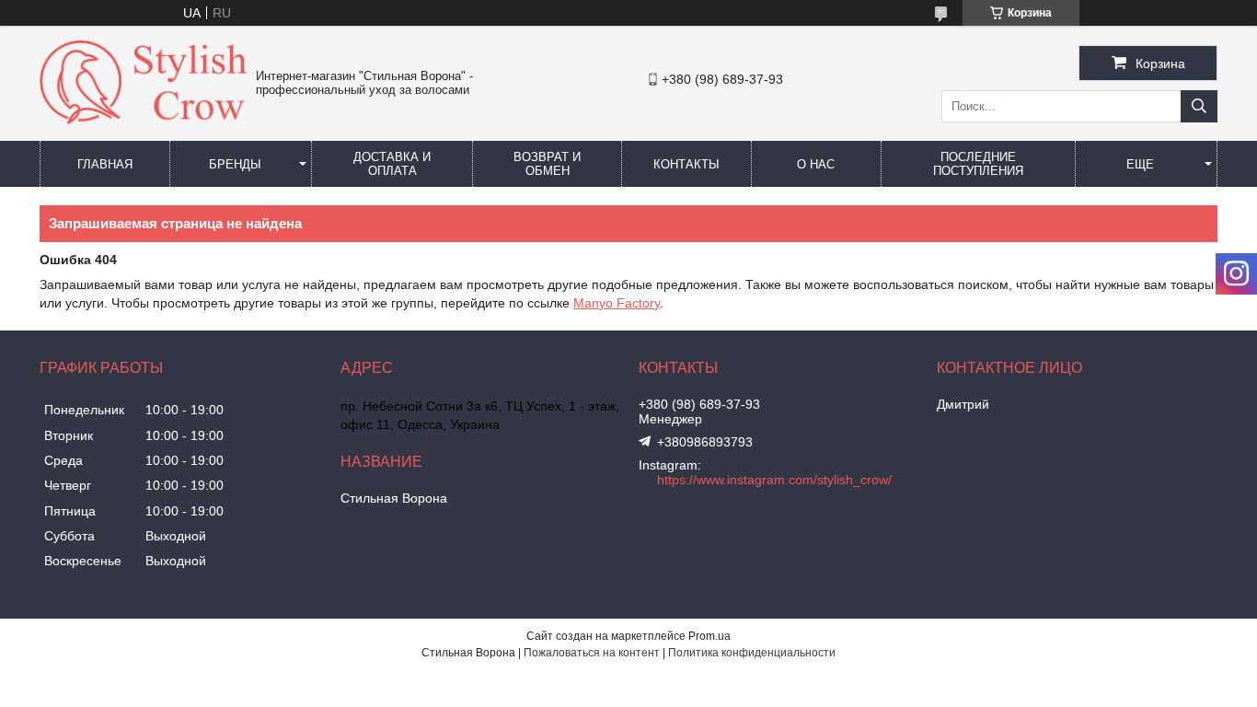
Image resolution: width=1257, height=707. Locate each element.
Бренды (235, 164)
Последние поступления (978, 164)
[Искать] (1199, 106)
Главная (105, 164)
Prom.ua (709, 636)
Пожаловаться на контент (592, 652)
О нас (816, 164)
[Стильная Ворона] (143, 119)
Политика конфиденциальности (752, 652)
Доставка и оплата (392, 164)
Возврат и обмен (547, 164)
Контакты (686, 164)
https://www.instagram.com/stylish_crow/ (774, 479)
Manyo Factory (616, 303)
